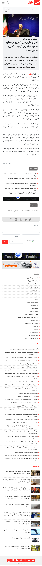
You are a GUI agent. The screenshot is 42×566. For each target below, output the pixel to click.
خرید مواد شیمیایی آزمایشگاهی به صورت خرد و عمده (24, 403)
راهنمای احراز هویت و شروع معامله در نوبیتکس (26, 452)
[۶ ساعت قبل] (35, 473)
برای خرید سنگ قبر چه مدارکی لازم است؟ (27, 396)
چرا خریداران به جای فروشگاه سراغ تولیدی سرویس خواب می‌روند (21, 455)
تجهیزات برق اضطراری (32, 278)
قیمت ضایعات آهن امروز (31, 302)
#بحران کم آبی (25, 210)
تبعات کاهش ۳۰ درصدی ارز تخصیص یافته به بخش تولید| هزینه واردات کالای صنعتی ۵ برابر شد (17, 515)
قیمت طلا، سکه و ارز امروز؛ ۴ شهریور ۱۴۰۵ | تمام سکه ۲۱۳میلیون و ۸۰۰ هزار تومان (17, 497)
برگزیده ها (36, 344)
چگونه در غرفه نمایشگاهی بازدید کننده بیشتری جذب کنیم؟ (23, 382)
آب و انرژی (34, 9)
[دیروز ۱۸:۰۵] (35, 490)
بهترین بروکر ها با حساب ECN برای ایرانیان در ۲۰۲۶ (25, 423)
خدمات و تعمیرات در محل (31, 339)
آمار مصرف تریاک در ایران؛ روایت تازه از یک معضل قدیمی (23, 349)
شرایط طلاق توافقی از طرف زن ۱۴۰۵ (29, 364)
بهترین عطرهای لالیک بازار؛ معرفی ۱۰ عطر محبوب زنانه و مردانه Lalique (18, 472)
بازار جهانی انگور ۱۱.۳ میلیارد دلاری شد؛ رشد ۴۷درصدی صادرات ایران (17, 547)
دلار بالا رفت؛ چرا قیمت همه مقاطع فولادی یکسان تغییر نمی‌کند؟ (22, 358)
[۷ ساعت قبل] (35, 524)
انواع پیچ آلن (34, 305)
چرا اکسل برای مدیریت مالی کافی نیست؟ (27, 317)
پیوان (36, 299)
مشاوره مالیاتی (34, 332)
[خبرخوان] (17, 560)
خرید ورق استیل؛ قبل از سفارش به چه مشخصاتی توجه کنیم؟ (22, 367)
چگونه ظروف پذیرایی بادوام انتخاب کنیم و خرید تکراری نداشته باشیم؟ (16, 481)
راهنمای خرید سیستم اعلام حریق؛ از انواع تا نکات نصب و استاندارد (21, 400)
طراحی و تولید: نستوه (21, 563)
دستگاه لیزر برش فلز (33, 284)
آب (30, 9)
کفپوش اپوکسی (34, 311)
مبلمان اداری (34, 320)
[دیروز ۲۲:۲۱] (35, 532)
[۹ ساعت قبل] (35, 482)
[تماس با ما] (29, 560)
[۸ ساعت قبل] (35, 548)
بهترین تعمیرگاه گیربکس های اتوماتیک (28, 287)
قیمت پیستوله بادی (33, 336)
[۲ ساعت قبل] (35, 498)
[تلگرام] (21, 560)
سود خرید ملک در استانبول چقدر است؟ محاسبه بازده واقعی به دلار (21, 370)
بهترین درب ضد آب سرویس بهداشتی (28, 393)
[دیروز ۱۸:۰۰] (35, 515)
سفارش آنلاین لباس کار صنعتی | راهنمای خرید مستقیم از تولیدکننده (21, 385)
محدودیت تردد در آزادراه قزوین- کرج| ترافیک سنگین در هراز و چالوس (17, 523)
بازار (30, 74)
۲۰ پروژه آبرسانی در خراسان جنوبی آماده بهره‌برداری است (21, 193)
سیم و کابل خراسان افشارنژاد (31, 314)
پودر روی (36, 329)
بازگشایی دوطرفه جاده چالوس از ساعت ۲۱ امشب (18, 505)
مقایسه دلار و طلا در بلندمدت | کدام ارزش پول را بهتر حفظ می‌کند (21, 361)
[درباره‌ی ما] (33, 560)
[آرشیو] (13, 560)
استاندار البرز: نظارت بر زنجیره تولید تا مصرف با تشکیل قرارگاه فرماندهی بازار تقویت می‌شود (16, 489)
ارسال (5, 242)
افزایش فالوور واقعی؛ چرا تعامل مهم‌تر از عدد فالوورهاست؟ (23, 406)
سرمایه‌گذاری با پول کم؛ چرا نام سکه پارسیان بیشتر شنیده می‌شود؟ (21, 373)
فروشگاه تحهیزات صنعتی (31, 323)
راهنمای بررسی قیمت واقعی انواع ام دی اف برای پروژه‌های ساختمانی (21, 419)
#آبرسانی (35, 210)
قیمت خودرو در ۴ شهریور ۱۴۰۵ (21, 538)
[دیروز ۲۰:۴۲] (35, 506)
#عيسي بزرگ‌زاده (13, 210)
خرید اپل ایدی (34, 290)
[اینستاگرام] (25, 560)
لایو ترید (35, 326)
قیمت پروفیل (34, 308)
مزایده (36, 296)
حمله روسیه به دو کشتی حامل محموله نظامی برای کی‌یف (17, 531)
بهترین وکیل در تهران (32, 281)
